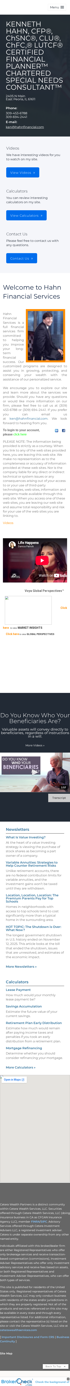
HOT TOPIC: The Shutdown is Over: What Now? (33, 928)
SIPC (44, 1221)
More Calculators (21, 1067)
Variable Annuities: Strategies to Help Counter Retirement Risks (32, 864)
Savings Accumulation (24, 1006)
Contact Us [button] (19, 258)
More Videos (35, 745)
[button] (57, 7)
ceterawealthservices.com (18, 1330)
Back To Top (54, 1366)
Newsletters (17, 829)
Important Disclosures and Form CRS (28, 1337)
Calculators (17, 982)
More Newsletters (21, 966)
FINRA (35, 1221)
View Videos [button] (20, 173)
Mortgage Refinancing (24, 1048)
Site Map (6, 1353)
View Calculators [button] (24, 215)
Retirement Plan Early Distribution (34, 1023)
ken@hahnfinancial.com (25, 127)
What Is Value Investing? (26, 837)
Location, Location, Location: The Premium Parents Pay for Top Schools (32, 898)
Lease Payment (18, 990)
